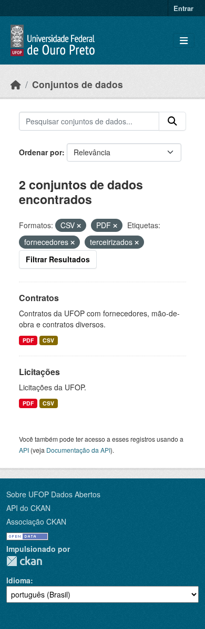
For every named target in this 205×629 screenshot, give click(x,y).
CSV (48, 340)
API (24, 449)
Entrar (183, 8)
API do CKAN (28, 508)
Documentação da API (78, 449)
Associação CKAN (36, 521)
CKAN (24, 561)
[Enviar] (172, 121)
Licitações (39, 372)
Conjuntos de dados (77, 84)
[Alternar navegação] (183, 40)
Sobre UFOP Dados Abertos (53, 494)
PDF (28, 340)
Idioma (18, 580)
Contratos (39, 298)
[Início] (16, 84)
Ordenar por (40, 152)
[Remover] (79, 225)
